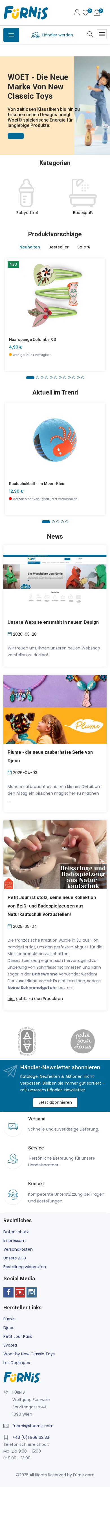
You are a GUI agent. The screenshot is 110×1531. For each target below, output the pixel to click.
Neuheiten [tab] (29, 247)
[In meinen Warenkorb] (12, 287)
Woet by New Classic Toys (29, 1354)
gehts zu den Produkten (35, 998)
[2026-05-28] (10, 633)
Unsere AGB (14, 1258)
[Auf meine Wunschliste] (12, 313)
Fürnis (9, 1319)
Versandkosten (18, 1249)
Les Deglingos (16, 1362)
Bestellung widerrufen (24, 1267)
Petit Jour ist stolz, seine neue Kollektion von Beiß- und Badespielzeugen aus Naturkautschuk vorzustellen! (52, 906)
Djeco (9, 1327)
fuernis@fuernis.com (33, 1426)
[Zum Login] (77, 13)
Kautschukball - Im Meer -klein (37, 483)
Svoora (10, 1345)
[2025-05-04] (10, 926)
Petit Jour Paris (17, 1336)
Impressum (14, 1240)
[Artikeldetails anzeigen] (12, 300)
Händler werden (57, 35)
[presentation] (9, 200)
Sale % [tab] (84, 247)
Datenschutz (16, 1232)
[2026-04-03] (10, 772)
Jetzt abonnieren (55, 1102)
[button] (5, 97)
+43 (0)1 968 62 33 (30, 1437)
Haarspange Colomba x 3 (32, 339)
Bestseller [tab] (59, 247)
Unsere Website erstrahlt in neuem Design (53, 622)
